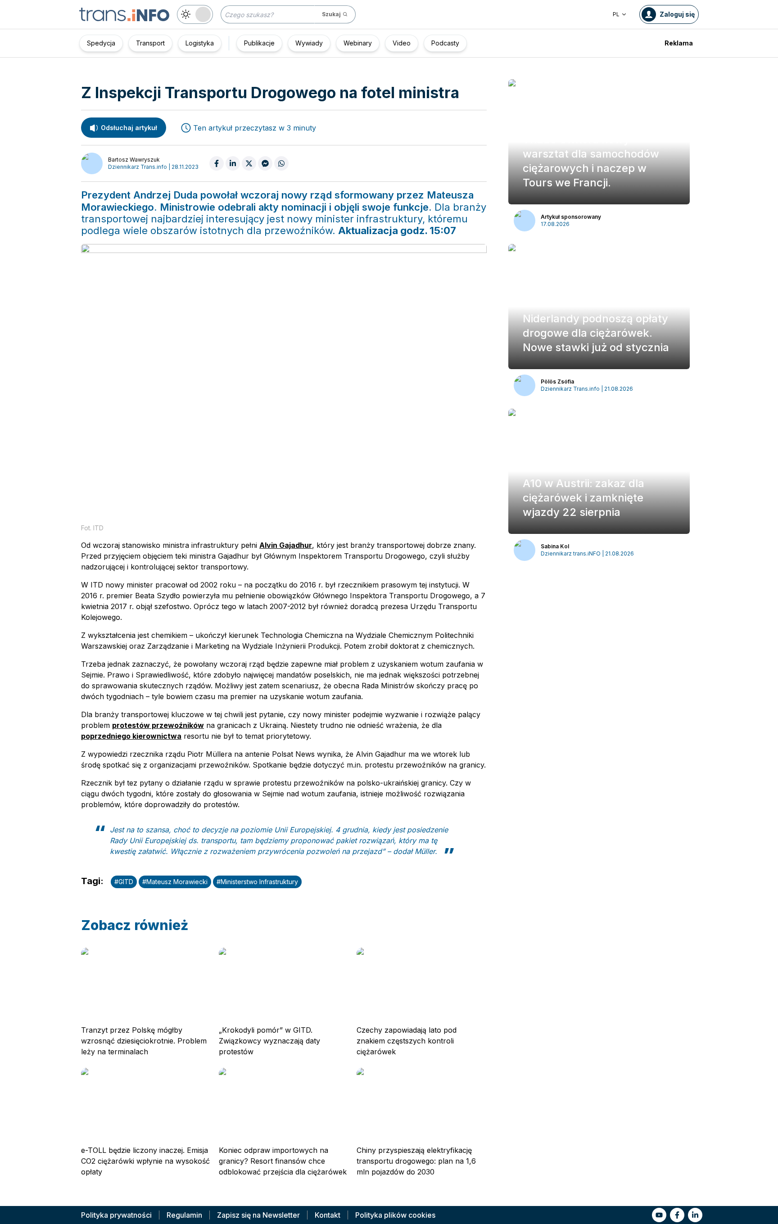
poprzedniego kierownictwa (131, 736)
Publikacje (259, 43)
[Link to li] (695, 1215)
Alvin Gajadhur (285, 545)
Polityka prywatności (116, 1214)
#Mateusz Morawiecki (175, 881)
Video (402, 43)
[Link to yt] (659, 1215)
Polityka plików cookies (395, 1214)
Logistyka (199, 43)
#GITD (123, 881)
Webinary (358, 43)
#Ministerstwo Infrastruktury (257, 881)
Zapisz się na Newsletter (258, 1214)
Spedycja (101, 43)
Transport (150, 43)
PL (616, 14)
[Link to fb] (677, 1215)
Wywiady (309, 43)
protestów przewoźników (158, 725)
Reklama (679, 43)
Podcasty (445, 43)
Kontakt (327, 1214)
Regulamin (184, 1214)
